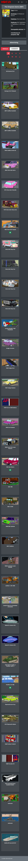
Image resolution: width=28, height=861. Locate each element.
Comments (14, 49)
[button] (19, 2)
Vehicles (5, 49)
